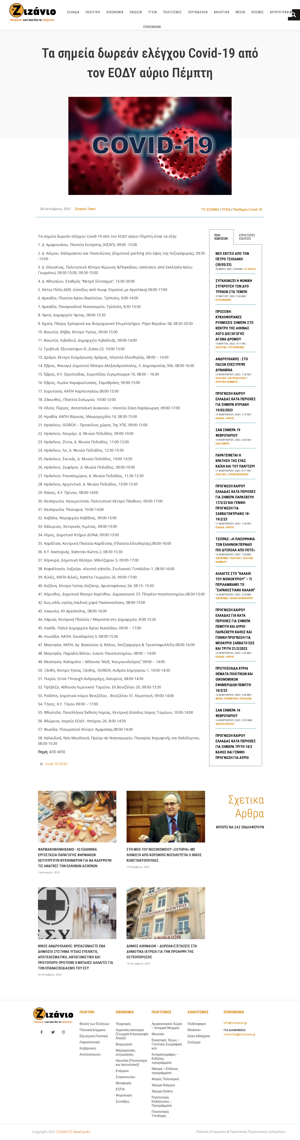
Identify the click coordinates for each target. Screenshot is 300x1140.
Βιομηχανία (124, 1044)
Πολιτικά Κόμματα (227, 381)
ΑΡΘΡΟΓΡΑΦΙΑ (281, 12)
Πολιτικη (87, 1012)
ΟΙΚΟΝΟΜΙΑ (114, 12)
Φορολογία (124, 1095)
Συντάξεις (123, 1101)
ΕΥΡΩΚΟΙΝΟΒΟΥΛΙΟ (238, 474)
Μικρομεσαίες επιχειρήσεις (126, 1052)
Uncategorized (225, 724)
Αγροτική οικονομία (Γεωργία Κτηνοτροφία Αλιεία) (132, 1034)
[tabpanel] (235, 505)
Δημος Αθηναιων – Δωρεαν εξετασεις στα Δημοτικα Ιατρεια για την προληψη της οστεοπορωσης (162, 951)
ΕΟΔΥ (63, 764)
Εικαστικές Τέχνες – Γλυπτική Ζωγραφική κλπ (167, 1044)
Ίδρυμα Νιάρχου (163, 1085)
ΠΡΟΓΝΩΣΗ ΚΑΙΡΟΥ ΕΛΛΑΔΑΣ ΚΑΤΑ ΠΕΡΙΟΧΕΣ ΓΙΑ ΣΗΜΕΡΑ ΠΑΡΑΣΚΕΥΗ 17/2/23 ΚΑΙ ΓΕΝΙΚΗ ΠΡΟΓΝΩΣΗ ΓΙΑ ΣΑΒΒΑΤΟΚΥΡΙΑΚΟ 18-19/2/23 (236, 502)
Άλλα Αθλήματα (199, 1036)
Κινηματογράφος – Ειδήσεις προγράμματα (165, 1059)
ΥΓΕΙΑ (152, 12)
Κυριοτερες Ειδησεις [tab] (247, 237)
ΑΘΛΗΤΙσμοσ (198, 1012)
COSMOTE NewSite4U (73, 1132)
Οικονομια (125, 1012)
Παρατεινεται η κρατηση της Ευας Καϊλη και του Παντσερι (235, 460)
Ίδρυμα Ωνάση (162, 1091)
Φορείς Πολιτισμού (165, 1079)
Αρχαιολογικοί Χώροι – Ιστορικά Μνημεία (167, 1026)
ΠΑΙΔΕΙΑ (136, 12)
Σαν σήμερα (222, 443)
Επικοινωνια (152, 27)
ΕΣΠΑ (120, 1089)
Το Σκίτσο (250, 269)
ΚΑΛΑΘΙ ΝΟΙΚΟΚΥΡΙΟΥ (241, 598)
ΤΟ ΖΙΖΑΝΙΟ (210, 209)
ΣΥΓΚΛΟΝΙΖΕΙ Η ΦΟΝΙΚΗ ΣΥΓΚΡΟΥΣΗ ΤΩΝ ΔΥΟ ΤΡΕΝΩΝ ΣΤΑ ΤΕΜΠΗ (234, 286)
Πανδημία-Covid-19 (247, 209)
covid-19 (51, 764)
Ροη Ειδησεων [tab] (221, 237)
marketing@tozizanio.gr (240, 1034)
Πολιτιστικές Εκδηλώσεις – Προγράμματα (162, 1101)
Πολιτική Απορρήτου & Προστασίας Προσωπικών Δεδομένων (240, 1132)
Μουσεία (158, 1034)
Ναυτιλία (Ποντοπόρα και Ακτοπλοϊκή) (131, 1063)
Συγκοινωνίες (223, 300)
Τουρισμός (123, 1024)
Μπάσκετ (194, 1030)
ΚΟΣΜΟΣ (257, 12)
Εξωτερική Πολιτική (94, 1036)
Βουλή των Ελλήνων (94, 1024)
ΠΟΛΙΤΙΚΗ (93, 12)
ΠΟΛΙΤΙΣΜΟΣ (172, 12)
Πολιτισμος (161, 1012)
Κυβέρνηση (88, 1048)
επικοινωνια (234, 1012)
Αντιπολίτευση (237, 378)
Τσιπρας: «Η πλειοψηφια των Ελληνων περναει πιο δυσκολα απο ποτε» (235, 544)
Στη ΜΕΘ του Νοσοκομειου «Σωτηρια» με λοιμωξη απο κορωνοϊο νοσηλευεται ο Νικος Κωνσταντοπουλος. (164, 855)
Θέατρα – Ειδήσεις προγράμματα (165, 1071)
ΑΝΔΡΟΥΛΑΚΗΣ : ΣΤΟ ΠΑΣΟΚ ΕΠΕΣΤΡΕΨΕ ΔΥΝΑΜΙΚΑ (232, 364)
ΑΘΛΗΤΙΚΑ (221, 12)
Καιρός (230, 418)
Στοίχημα (194, 1042)
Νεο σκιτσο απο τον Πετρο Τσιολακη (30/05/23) (232, 259)
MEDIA (240, 12)
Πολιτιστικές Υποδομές (160, 1114)
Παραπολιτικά (90, 1042)
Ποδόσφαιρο (197, 1024)
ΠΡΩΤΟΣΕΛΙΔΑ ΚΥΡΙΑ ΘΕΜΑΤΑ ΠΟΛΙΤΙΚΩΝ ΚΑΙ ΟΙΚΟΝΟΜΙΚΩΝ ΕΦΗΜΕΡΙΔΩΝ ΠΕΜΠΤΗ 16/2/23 (234, 679)
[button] (294, 14)
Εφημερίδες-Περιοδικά (238, 698)
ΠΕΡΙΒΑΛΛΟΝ (198, 12)
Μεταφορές (124, 1083)
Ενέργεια (122, 1071)
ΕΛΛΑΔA (73, 12)
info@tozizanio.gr (235, 1023)
